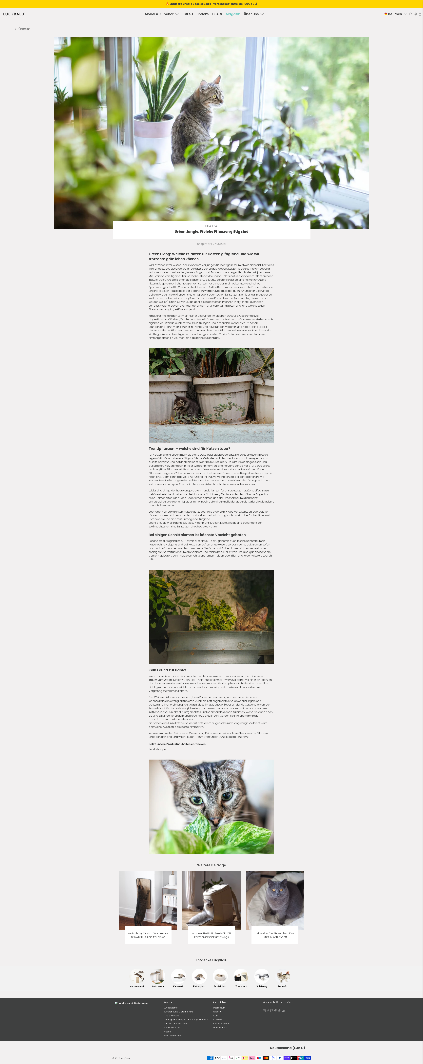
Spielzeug (262, 986)
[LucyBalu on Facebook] (268, 1011)
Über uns (251, 14)
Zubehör (283, 986)
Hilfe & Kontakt (171, 1015)
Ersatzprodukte (172, 1027)
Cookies (217, 1019)
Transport (241, 986)
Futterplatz (199, 986)
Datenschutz (220, 1027)
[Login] (415, 14)
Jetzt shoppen (158, 749)
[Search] (410, 14)
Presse (167, 1031)
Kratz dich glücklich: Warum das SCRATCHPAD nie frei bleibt (148, 935)
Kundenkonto (171, 1007)
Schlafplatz (220, 986)
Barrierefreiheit (221, 1023)
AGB (215, 1015)
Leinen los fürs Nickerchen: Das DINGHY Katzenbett (275, 935)
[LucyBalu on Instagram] (271, 1011)
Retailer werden (172, 1035)
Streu (188, 14)
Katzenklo (178, 986)
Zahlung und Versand (175, 1023)
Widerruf (217, 1011)
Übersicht (25, 29)
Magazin (233, 14)
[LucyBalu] (14, 14)
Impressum (219, 1007)
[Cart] (419, 14)
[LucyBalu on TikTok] (279, 1011)
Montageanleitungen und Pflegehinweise (186, 1019)
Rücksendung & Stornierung (178, 1011)
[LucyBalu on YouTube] (283, 1011)
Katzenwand (137, 986)
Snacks (203, 14)
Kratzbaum (158, 986)
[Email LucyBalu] (264, 1011)
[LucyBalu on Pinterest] (275, 1011)
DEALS (217, 14)
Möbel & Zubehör (159, 14)
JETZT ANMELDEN (137, 1041)
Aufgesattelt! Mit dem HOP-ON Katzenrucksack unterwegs (211, 935)
